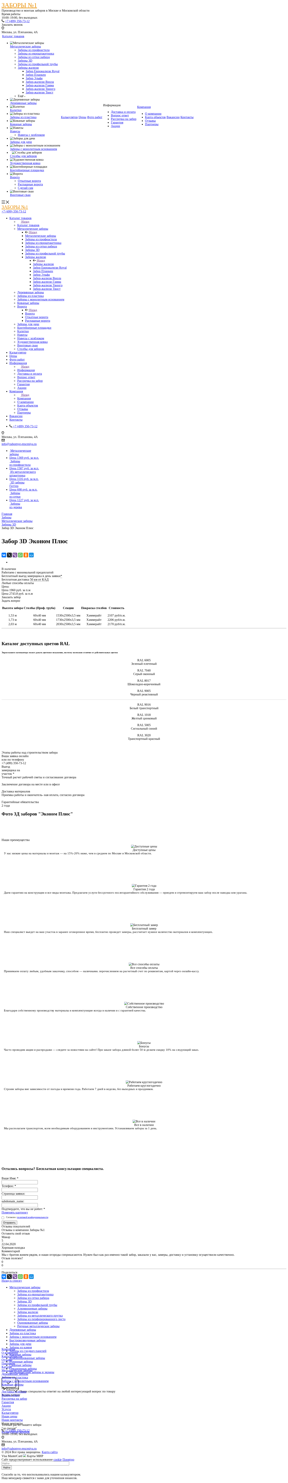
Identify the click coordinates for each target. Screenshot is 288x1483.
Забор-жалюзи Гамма (40, 85)
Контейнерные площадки (27, 170)
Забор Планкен (36, 74)
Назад (25, 221)
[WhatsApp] (20, 555)
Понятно (68, 1459)
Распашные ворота (30, 184)
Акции (115, 126)
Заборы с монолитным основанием (33, 149)
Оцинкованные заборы (32, 1322)
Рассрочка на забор (123, 119)
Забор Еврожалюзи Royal (42, 71)
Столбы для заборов (23, 156)
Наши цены (9, 1416)
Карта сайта (50, 1452)
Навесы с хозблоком (31, 134)
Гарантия (117, 122)
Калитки (16, 110)
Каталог (7, 1367)
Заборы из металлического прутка (40, 1315)
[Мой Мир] (31, 555)
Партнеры (151, 124)
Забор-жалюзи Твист (39, 92)
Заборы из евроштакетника (36, 53)
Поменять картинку (15, 1212)
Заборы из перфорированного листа (41, 1319)
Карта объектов (155, 117)
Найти (6, 1467)
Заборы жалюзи (28, 67)
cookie (57, 1459)
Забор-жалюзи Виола (40, 81)
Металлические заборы (25, 46)
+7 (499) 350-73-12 (17, 21)
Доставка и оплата (123, 112)
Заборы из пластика (23, 117)
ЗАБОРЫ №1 (19, 5)
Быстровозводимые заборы (27, 1340)
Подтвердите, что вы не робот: (23, 1209)
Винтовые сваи (20, 195)
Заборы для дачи (21, 142)
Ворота (15, 177)
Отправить (9, 1222)
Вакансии (173, 117)
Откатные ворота (29, 180)
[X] (9, 555)
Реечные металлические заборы (38, 1326)
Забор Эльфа (34, 78)
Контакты (187, 117)
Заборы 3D (25, 60)
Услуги (6, 1409)
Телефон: (9, 1186)
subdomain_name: (13, 1201)
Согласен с (27, 1217)
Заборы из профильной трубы (38, 64)
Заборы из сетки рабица (34, 57)
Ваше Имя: (10, 1178)
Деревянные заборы (23, 103)
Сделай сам (25, 188)
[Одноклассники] (26, 555)
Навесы (15, 131)
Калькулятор (69, 117)
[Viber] (15, 555)
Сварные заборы (20, 1365)
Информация (26, 370)
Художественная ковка (25, 163)
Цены (82, 117)
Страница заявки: (13, 1193)
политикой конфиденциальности (32, 1217)
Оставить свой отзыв (16, 1233)
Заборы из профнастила (34, 50)
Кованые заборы (21, 124)
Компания (144, 107)
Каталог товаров (13, 36)
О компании (153, 113)
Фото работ (94, 117)
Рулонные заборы (21, 1361)
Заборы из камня (20, 1347)
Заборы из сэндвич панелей (27, 1351)
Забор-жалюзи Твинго (40, 89)
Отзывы (150, 120)
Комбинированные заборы (27, 1358)
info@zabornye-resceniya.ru (19, 444)
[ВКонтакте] (4, 555)
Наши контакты (12, 1420)
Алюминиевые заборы (32, 1308)
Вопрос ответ (120, 115)
